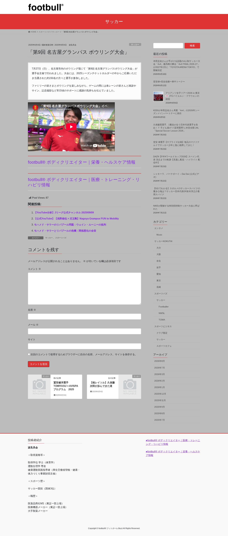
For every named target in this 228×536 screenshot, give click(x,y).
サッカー (135, 44)
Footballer (164, 306)
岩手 (158, 267)
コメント (34, 269)
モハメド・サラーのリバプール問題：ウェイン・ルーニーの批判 (70, 224)
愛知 (158, 274)
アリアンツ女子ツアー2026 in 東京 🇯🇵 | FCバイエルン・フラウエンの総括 (183, 96)
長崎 (158, 287)
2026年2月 (159, 381)
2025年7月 (159, 420)
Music (159, 234)
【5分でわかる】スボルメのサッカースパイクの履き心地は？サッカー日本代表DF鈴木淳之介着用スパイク (176, 191)
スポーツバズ (60, 238)
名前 (32, 309)
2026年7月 (159, 367)
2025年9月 (159, 407)
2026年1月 (159, 387)
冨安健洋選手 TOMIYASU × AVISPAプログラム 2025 (66, 386)
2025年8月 (159, 413)
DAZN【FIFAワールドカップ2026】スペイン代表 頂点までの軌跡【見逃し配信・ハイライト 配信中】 (176, 159)
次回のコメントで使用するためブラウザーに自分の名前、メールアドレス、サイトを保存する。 (84, 354)
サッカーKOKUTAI (163, 241)
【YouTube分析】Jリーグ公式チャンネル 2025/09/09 (64, 212)
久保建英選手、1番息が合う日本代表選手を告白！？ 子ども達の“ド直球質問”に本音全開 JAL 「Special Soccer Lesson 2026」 (176, 127)
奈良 (158, 261)
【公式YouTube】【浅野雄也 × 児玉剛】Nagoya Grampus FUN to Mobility (76, 218)
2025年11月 (160, 400)
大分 (158, 247)
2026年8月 (159, 361)
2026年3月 (159, 374)
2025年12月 (160, 394)
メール (33, 324)
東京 (158, 280)
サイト (31, 339)
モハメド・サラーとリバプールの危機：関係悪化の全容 (65, 230)
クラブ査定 (161, 333)
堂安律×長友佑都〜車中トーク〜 (169, 81)
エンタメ (158, 228)
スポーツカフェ (164, 346)
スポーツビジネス (163, 326)
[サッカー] (39, 381)
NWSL (162, 313)
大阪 (158, 254)
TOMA (162, 319)
